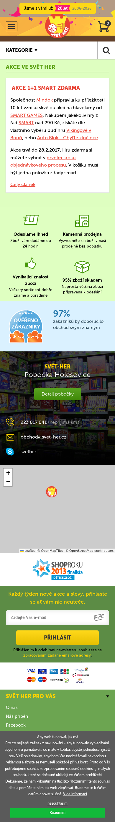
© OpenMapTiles (50, 551)
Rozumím (57, 813)
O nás (12, 707)
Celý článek (22, 184)
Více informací (75, 794)
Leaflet (29, 551)
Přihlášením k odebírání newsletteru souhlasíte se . (57, 652)
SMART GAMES (26, 115)
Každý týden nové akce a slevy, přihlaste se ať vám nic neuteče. (57, 598)
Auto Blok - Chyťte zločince (67, 137)
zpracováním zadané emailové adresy (57, 655)
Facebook (16, 725)
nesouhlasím (57, 803)
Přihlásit (57, 638)
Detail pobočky (58, 394)
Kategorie (19, 50)
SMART (26, 122)
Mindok (44, 100)
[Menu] (11, 26)
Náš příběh (17, 716)
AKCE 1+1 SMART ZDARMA (46, 88)
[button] (51, 491)
